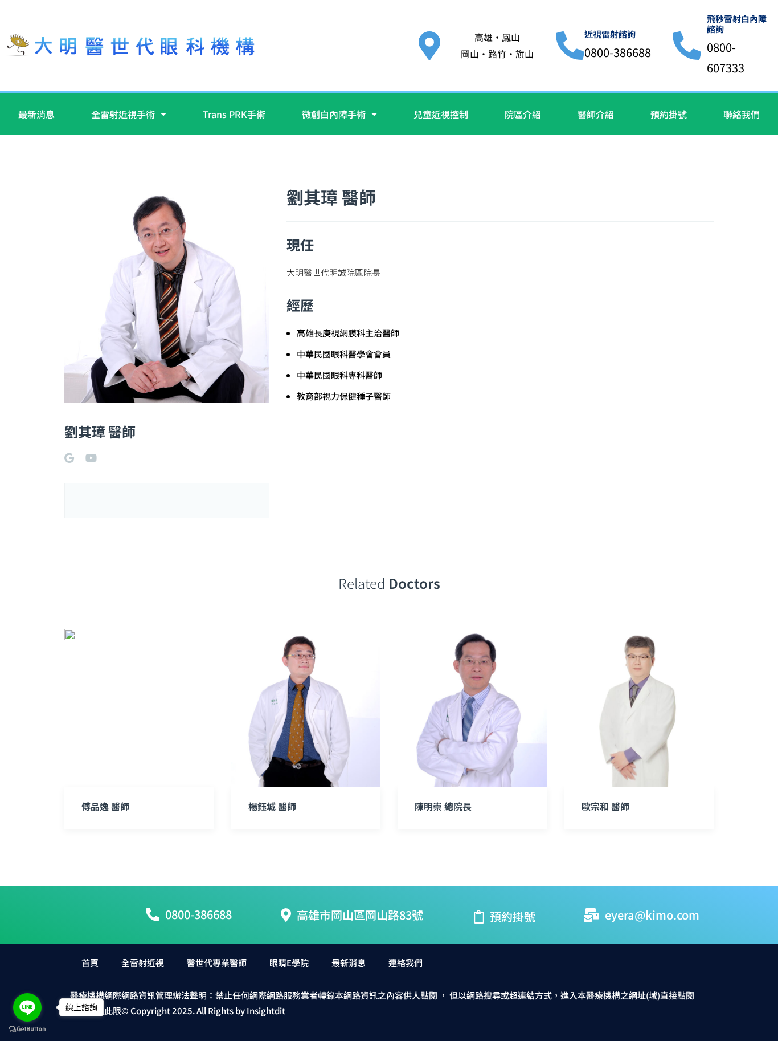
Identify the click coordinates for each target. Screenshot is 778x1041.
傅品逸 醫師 (105, 806)
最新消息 (36, 114)
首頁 (90, 963)
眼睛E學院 (289, 963)
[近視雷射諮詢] (570, 45)
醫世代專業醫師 (217, 963)
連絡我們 (405, 963)
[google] (69, 458)
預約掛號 (668, 114)
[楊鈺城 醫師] (306, 708)
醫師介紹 (596, 114)
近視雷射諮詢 (610, 34)
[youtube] (91, 458)
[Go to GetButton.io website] (27, 1029)
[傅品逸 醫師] (139, 708)
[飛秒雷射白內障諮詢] (687, 45)
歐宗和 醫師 (605, 806)
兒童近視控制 (440, 114)
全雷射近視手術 (123, 114)
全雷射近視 (142, 963)
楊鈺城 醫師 (272, 806)
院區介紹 (523, 114)
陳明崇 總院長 (443, 806)
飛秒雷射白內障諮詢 (737, 24)
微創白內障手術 (334, 114)
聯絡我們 (741, 114)
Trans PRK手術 (234, 114)
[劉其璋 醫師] (166, 293)
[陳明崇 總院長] (472, 708)
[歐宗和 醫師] (639, 708)
